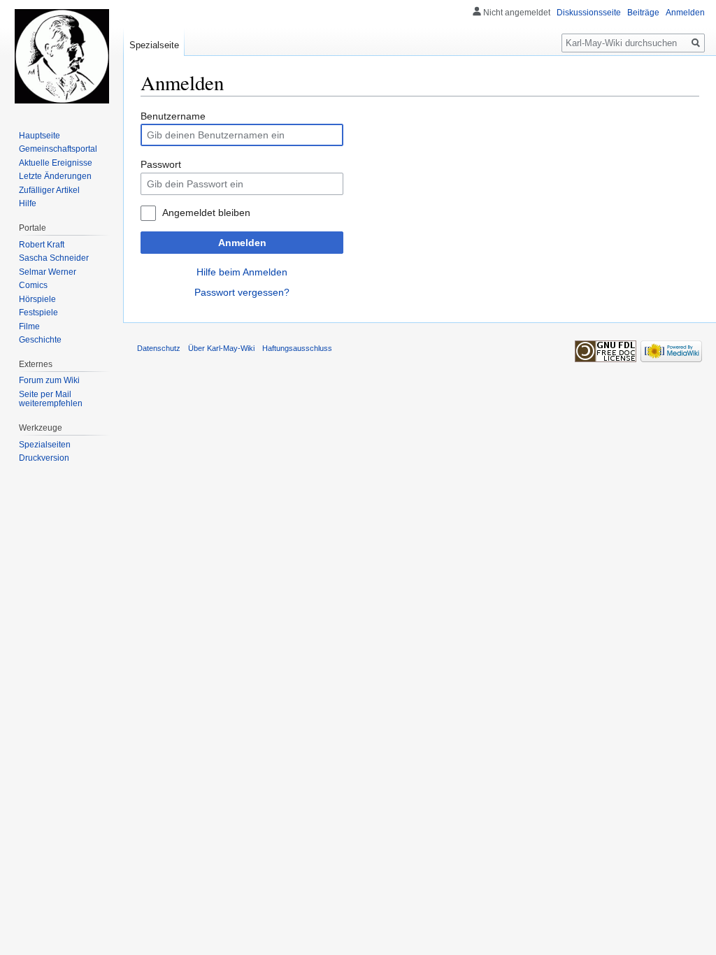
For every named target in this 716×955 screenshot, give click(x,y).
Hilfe (27, 203)
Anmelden (242, 242)
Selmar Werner (47, 272)
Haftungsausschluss (297, 348)
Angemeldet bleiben (206, 212)
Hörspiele (37, 299)
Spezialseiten (45, 445)
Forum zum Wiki (49, 380)
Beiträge (643, 12)
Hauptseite (39, 136)
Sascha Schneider (54, 258)
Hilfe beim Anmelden (241, 272)
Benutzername (173, 116)
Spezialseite (154, 45)
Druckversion (44, 458)
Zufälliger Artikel (49, 190)
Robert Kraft (41, 245)
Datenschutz (158, 348)
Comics (33, 285)
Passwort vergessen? (241, 292)
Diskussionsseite (589, 12)
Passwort (161, 164)
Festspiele (38, 312)
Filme (29, 326)
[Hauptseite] (61, 56)
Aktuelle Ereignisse (55, 163)
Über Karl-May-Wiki (221, 348)
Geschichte (40, 340)
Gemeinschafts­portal (58, 149)
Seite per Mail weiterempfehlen (51, 399)
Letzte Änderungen (55, 176)
